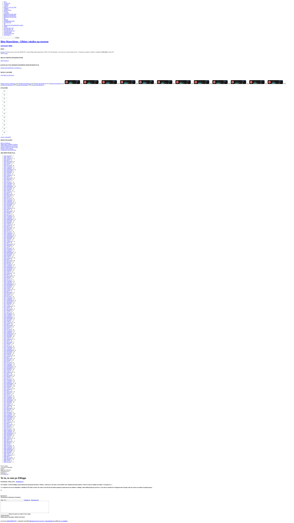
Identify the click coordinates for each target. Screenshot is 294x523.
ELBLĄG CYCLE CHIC (10, 7)
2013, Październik (8, 366)
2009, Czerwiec (7, 438)
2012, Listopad (7, 382)
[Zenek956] (5, 127)
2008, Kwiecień (7, 457)
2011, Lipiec (7, 404)
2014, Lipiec (7, 354)
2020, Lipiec (7, 256)
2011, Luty (6, 411)
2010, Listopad (7, 415)
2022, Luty (6, 230)
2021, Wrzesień (7, 237)
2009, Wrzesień (7, 434)
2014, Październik (8, 350)
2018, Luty (6, 295)
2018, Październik (8, 284)
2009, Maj (6, 440)
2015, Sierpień (7, 336)
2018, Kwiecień (7, 292)
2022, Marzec (7, 229)
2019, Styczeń (7, 280)
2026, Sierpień (7, 156)
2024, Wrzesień (7, 187)
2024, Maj (6, 193)
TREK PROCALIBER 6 (9, 144)
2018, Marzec (7, 293)
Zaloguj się (27, 500)
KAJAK (6, 11)
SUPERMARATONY (9, 21)
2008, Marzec (7, 459)
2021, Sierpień (7, 238)
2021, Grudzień (7, 233)
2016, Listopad (7, 315)
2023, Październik (8, 202)
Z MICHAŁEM (7, 32)
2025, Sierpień (7, 172)
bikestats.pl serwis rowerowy (36, 521)
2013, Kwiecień (7, 375)
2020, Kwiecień (7, 260)
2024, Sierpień (7, 189)
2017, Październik (8, 300)
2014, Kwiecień (7, 358)
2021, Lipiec (7, 240)
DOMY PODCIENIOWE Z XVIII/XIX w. (11, 68)
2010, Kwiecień (7, 424)
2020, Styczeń (7, 263)
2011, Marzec (7, 409)
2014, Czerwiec (7, 355)
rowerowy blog (6, 46)
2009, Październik (8, 433)
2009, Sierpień (7, 435)
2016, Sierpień (7, 320)
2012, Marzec (7, 393)
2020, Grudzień (7, 249)
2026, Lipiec (7, 157)
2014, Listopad (7, 349)
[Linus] (5, 134)
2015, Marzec (7, 343)
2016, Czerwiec (7, 322)
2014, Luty (6, 361)
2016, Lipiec (7, 321)
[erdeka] (5, 93)
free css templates (63, 521)
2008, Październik (8, 449)
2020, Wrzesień (7, 253)
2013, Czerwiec (7, 372)
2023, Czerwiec (7, 208)
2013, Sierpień (7, 369)
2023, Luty (6, 213)
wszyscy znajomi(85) (6, 137)
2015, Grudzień (7, 331)
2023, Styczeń (7, 215)
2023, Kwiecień (7, 211)
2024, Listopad (7, 184)
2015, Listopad (7, 332)
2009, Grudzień (7, 430)
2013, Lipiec (7, 371)
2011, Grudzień (7, 397)
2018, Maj (6, 291)
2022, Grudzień (7, 216)
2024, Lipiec (7, 190)
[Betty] (5, 97)
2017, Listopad (7, 299)
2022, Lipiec (7, 223)
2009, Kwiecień (7, 441)
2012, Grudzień (7, 380)
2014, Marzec (7, 360)
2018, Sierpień (7, 287)
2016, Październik (8, 317)
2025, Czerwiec (7, 175)
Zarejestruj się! (35, 500)
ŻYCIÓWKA (7, 35)
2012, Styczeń (7, 395)
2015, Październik (8, 333)
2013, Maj (6, 373)
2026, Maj (6, 160)
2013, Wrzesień (7, 368)
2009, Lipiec (7, 437)
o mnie (6, 53)
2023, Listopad (7, 201)
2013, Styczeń (7, 379)
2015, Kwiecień (7, 342)
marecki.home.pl (5, 60)
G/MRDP (6, 8)
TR (4, 24)
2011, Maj (6, 406)
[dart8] (5, 100)
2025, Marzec (7, 179)
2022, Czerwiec (7, 224)
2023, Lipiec (7, 207)
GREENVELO (7, 10)
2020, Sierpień (7, 255)
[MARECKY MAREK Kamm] (7, 85)
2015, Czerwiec (7, 339)
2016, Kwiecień (7, 325)
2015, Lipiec (7, 338)
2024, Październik (8, 186)
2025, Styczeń (7, 182)
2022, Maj (6, 226)
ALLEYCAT (7, 3)
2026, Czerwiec (7, 158)
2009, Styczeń (7, 445)
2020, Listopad (7, 251)
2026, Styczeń (7, 165)
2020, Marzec (7, 262)
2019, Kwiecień (7, 275)
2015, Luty (6, 344)
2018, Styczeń (7, 296)
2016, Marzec (7, 326)
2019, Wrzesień (7, 269)
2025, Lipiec (7, 173)
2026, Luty (6, 164)
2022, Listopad (7, 218)
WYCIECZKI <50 (8, 29)
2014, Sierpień (7, 353)
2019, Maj (6, 274)
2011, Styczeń (7, 412)
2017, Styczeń (7, 313)
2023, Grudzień (7, 200)
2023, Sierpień (7, 205)
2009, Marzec (7, 442)
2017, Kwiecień (7, 309)
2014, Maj (6, 357)
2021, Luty (6, 247)
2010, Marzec (7, 426)
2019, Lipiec (7, 271)
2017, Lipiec (7, 304)
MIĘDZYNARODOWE (10, 15)
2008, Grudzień (7, 446)
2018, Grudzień (7, 281)
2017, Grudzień (7, 298)
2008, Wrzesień (7, 451)
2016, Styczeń (7, 329)
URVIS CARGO (7, 148)
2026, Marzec (7, 162)
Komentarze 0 (19, 481)
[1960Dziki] (5, 108)
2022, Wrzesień (7, 220)
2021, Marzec (7, 245)
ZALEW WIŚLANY (9, 33)
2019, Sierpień (7, 270)
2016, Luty (6, 328)
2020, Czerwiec (7, 258)
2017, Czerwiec (7, 306)
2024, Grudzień (7, 183)
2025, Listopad (7, 168)
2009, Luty (6, 444)
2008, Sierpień (7, 452)
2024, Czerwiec (7, 191)
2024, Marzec (7, 196)
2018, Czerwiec (7, 289)
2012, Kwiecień (7, 391)
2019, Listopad (7, 266)
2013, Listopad (7, 365)
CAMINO (6, 4)
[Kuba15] (5, 112)
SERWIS (6, 19)
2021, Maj (6, 242)
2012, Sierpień (7, 386)
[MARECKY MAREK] (22, 85)
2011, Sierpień (7, 402)
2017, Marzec (7, 310)
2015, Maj (6, 340)
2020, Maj (6, 259)
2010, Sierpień (7, 419)
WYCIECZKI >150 (8, 28)
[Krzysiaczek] (5, 123)
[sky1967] (5, 104)
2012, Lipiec (7, 387)
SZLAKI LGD (7, 22)
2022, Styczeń (7, 231)
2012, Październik (8, 383)
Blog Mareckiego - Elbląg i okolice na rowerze (24, 41)
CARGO (6, 6)
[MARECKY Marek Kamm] (25, 83)
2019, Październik (8, 267)
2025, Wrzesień (7, 171)
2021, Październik (8, 235)
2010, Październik (8, 416)
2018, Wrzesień (7, 285)
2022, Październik (8, 219)
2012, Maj (6, 390)
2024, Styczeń (7, 198)
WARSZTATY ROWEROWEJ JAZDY (13, 25)
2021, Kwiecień (7, 244)
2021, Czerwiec (7, 241)
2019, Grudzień (7, 264)
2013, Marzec (7, 376)
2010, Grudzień (7, 413)
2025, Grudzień (7, 167)
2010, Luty (6, 427)
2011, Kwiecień (7, 408)
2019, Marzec (7, 277)
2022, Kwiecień (7, 227)
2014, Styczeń (7, 362)
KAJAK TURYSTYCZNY (9, 147)
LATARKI (6, 13)
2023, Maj (6, 209)
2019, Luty (6, 278)
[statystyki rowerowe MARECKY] (8, 83)
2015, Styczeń (7, 346)
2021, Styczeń (7, 248)
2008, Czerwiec (7, 455)
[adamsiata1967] (5, 119)
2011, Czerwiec (7, 405)
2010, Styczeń (7, 428)
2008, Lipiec (7, 453)
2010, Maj (6, 423)
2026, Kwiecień (7, 161)
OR (4, 18)
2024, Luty (6, 197)
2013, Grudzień (7, 364)
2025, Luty (6, 180)
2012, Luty (6, 394)
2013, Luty (6, 377)
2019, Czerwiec (7, 273)
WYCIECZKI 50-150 (9, 30)
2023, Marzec (7, 212)
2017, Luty (6, 311)
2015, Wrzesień (7, 335)
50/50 (5, 2)
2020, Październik (8, 252)
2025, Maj (6, 176)
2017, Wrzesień (7, 302)
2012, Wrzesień (7, 384)
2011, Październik (8, 400)
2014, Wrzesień (7, 351)
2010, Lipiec (7, 420)
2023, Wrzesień (7, 204)
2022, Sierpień (7, 222)
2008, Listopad (7, 448)
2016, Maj (6, 324)
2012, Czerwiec (7, 389)
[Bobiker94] (5, 115)
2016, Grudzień (7, 314)
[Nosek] (5, 130)
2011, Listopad (7, 398)
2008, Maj (6, 456)
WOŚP (5, 26)
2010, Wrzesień (7, 417)
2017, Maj (6, 307)
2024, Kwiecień (7, 194)
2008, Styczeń (7, 462)
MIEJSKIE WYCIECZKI (10, 17)
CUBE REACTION (8, 150)
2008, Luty (6, 460)
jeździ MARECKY (12, 521)
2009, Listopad (7, 431)
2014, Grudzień (7, 347)
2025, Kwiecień (7, 178)
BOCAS (5, 143)
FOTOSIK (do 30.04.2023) (7, 75)
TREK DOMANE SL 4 (9, 146)
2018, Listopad (7, 282)
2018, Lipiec (7, 288)
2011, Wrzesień (7, 401)
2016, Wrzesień (7, 318)
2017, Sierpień (7, 303)
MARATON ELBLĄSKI (10, 14)
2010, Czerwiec (7, 422)
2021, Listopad (7, 234)
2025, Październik (8, 169)
